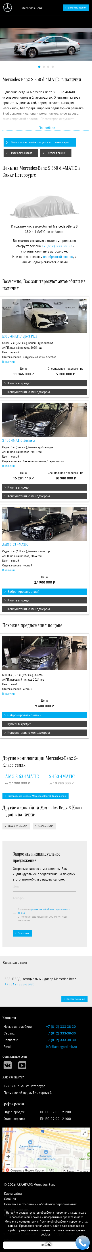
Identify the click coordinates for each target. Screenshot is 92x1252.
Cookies (10, 1199)
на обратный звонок (58, 257)
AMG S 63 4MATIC (15, 545)
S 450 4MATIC (62, 776)
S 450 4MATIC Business (18, 441)
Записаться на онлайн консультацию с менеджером (40, 142)
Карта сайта (13, 1193)
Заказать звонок (77, 7)
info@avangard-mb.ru (61, 1047)
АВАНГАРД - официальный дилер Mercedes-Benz (23, 7)
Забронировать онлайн (24, 591)
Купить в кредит (19, 383)
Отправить (23, 933)
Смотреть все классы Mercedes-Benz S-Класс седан (37, 796)
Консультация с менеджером (28, 392)
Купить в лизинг (56, 152)
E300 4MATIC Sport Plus (19, 336)
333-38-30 (19, 984)
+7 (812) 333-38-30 (57, 246)
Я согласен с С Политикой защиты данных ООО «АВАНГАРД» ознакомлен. (44, 915)
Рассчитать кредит (21, 152)
